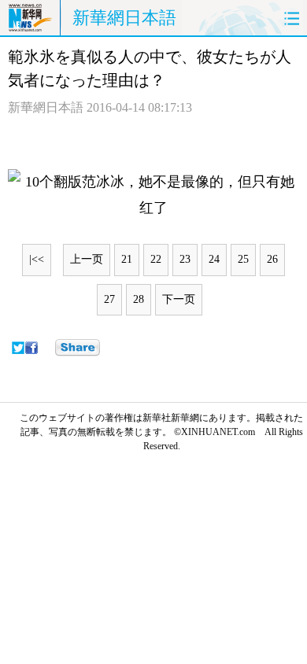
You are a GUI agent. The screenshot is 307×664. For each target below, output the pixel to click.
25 (243, 259)
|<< (36, 259)
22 (155, 259)
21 (126, 259)
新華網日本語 (124, 18)
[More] (77, 347)
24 (214, 259)
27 (109, 299)
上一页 (86, 259)
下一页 (178, 299)
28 (138, 299)
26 (272, 259)
